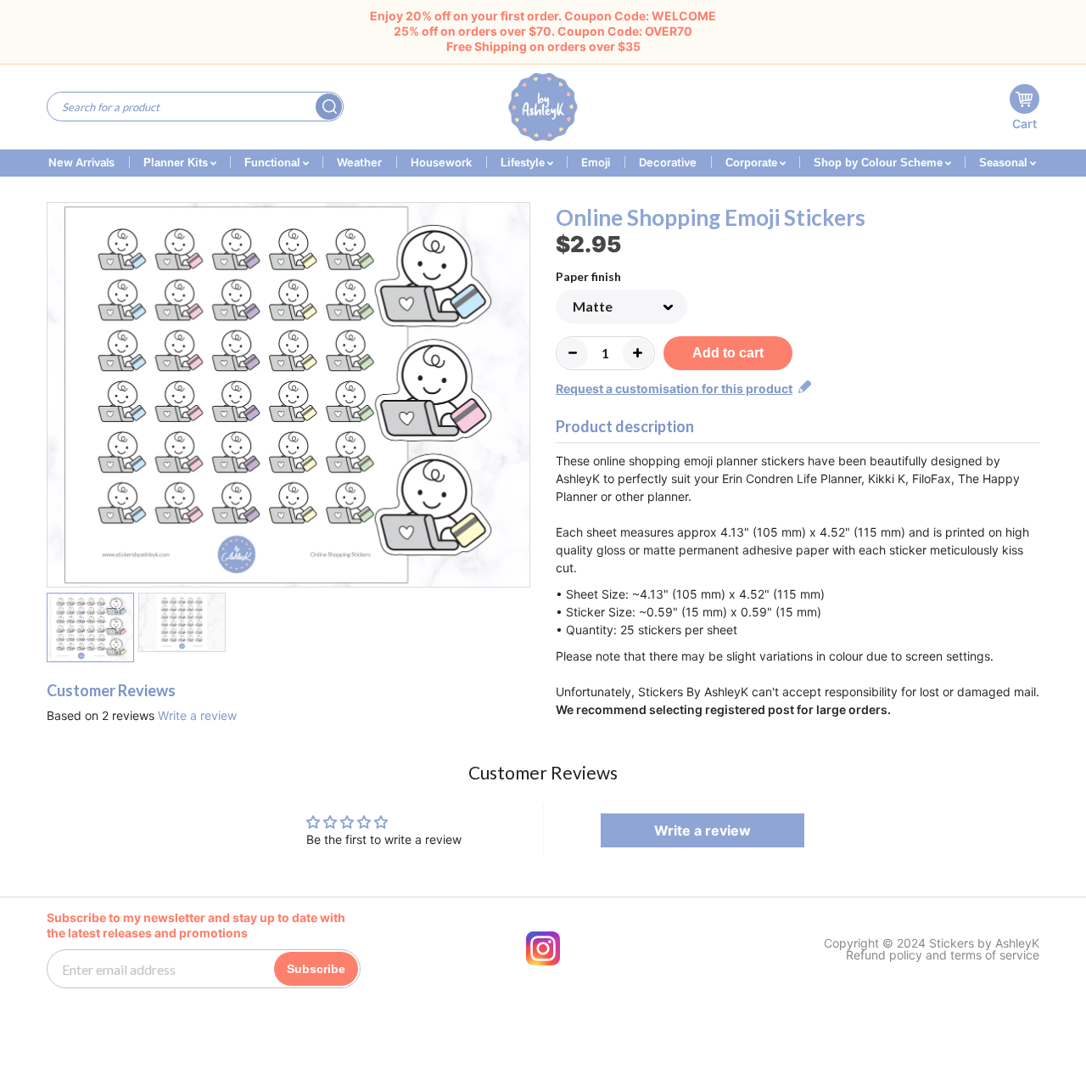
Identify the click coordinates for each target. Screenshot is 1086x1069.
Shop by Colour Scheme (880, 162)
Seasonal (1005, 162)
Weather (359, 162)
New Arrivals (81, 162)
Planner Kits (177, 162)
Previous (57, 397)
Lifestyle (524, 162)
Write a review (197, 715)
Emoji (595, 162)
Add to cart (728, 353)
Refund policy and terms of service (942, 955)
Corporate (753, 162)
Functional (274, 162)
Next (519, 397)
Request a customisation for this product (674, 388)
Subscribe (316, 969)
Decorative (668, 162)
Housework (441, 162)
